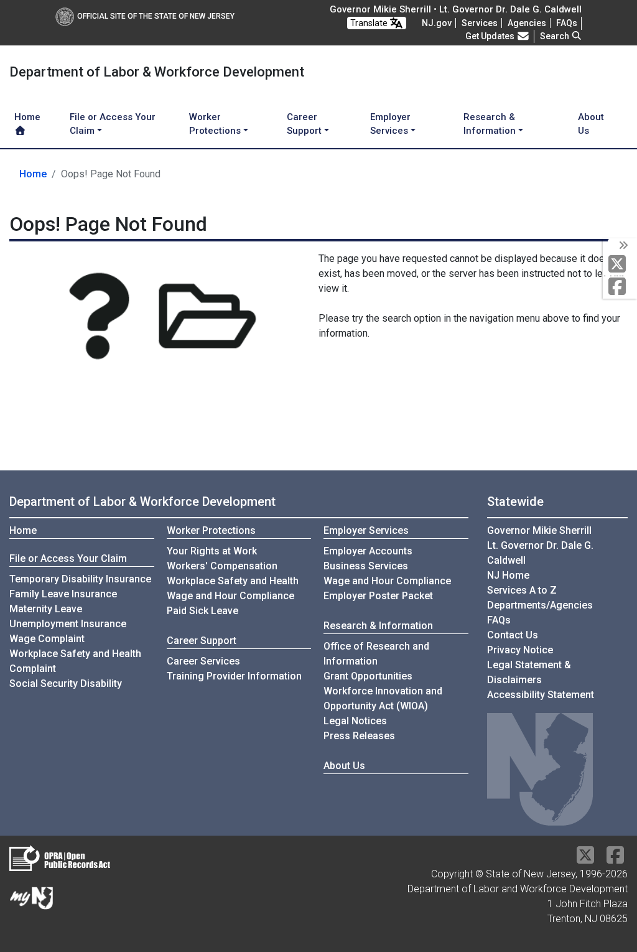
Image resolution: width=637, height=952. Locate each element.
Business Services (365, 566)
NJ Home (508, 575)
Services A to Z (522, 590)
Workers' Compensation (222, 566)
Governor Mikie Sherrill (539, 530)
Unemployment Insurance (67, 624)
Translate (369, 23)
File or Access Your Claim (68, 558)
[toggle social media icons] (622, 245)
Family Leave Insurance (63, 594)
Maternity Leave (45, 609)
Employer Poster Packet (378, 596)
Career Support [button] (304, 124)
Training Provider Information (234, 676)
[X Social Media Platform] (620, 265)
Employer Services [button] (390, 124)
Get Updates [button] (490, 36)
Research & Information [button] (489, 124)
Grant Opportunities (367, 676)
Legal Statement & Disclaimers (529, 672)
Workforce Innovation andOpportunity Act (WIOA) (382, 698)
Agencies (527, 23)
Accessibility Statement (540, 695)
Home (27, 117)
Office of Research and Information (376, 653)
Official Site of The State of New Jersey (156, 16)
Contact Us (512, 635)
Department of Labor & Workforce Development (142, 501)
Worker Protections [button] (215, 124)
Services (480, 23)
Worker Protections (211, 530)
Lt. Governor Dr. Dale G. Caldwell (540, 552)
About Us (591, 124)
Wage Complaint (47, 639)
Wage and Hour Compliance (230, 596)
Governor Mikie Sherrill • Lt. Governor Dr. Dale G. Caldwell (456, 9)
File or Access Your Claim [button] (113, 124)
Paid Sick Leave (202, 611)
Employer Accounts (367, 551)
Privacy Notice (520, 650)
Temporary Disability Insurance (80, 579)
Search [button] (555, 36)
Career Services (203, 661)
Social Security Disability (65, 683)
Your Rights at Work (212, 551)
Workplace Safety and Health (233, 581)
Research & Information (378, 626)
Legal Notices (355, 721)
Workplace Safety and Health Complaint (75, 661)
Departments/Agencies (540, 605)
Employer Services (366, 530)
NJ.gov (437, 23)
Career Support (201, 640)
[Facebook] (620, 287)
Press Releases (359, 736)
